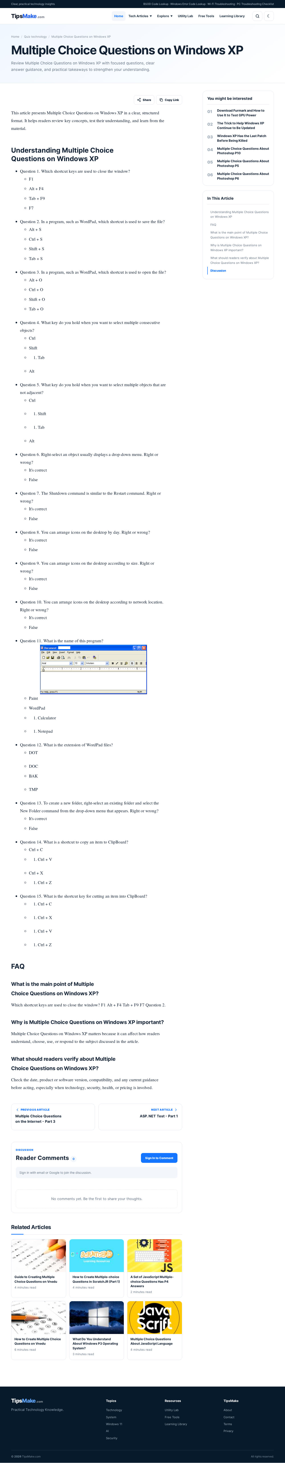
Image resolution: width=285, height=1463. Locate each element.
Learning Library (232, 16)
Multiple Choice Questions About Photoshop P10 (243, 151)
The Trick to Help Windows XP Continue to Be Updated (240, 125)
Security (111, 1438)
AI (107, 1431)
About (228, 1410)
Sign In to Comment (159, 1157)
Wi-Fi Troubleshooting (221, 4)
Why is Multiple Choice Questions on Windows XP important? (236, 247)
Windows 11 (114, 1424)
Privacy (228, 1431)
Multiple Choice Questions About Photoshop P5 (243, 163)
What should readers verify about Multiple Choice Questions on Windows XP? (239, 260)
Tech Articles (140, 16)
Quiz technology (35, 36)
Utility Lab (185, 16)
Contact (229, 1417)
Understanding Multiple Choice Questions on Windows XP (239, 214)
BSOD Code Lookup (155, 4)
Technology (114, 1410)
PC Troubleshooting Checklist (255, 4)
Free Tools (206, 16)
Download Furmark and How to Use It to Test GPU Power (241, 113)
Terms (228, 1424)
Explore (165, 16)
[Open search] (257, 16)
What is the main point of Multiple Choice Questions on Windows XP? (239, 235)
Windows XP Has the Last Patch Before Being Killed (241, 138)
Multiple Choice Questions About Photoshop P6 (243, 176)
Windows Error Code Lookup (188, 4)
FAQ (213, 224)
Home (118, 16)
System (111, 1417)
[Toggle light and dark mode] (269, 16)
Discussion (218, 270)
